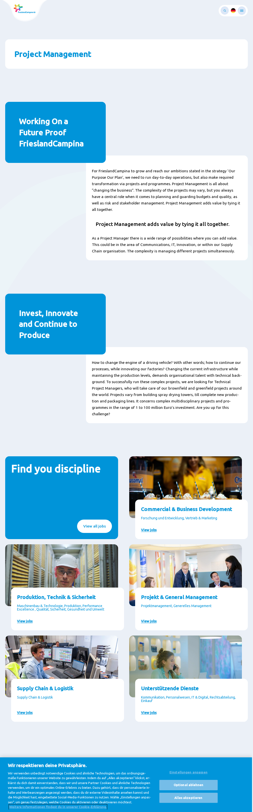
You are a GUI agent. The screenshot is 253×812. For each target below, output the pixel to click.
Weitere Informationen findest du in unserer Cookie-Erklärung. (58, 807)
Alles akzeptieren (188, 797)
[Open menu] (242, 10)
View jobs (149, 530)
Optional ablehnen (188, 785)
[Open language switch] (233, 10)
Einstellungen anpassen (188, 772)
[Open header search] (225, 10)
